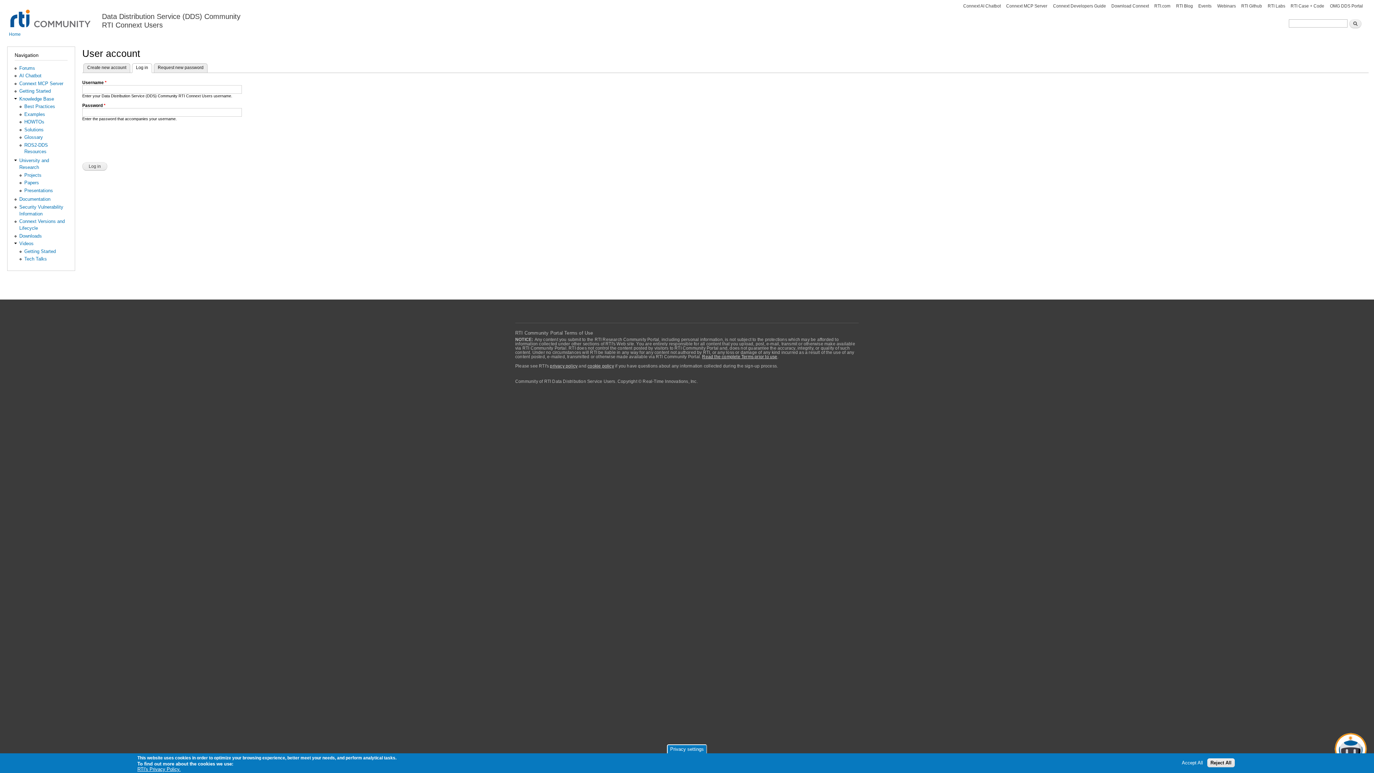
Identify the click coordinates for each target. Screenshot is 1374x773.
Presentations (38, 190)
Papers (31, 182)
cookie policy (601, 366)
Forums (27, 68)
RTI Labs (1276, 6)
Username (94, 82)
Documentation (34, 199)
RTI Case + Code (1307, 6)
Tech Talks (35, 259)
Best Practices (39, 106)
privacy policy (564, 366)
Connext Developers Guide (1079, 6)
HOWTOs (34, 122)
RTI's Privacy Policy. (159, 769)
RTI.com (1162, 6)
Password (94, 105)
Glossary (33, 137)
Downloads (30, 236)
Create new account (106, 67)
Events (1205, 6)
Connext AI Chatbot (982, 6)
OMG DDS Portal (1346, 6)
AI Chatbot (30, 75)
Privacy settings (687, 749)
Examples (34, 114)
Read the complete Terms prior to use (739, 357)
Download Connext (1130, 6)
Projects (33, 175)
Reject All (1221, 762)
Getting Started (35, 91)
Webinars (1226, 6)
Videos (26, 243)
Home (15, 34)
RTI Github (1251, 6)
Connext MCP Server (1026, 6)
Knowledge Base (36, 99)
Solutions (34, 129)
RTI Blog (1184, 6)
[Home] (51, 14)
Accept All (1192, 762)
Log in (144, 67)
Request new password (181, 67)
